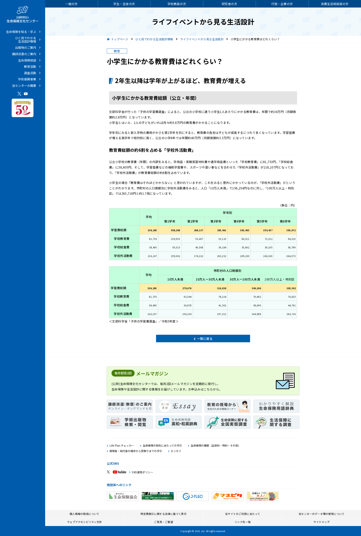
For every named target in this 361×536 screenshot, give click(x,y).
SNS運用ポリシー (142, 472)
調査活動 (30, 73)
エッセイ (176, 451)
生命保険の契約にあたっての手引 (162, 445)
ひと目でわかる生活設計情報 (25, 39)
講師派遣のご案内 (24, 54)
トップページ (119, 39)
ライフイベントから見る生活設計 (202, 39)
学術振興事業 (27, 79)
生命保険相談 (27, 60)
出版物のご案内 (25, 47)
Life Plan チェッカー (121, 445)
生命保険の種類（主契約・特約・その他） (216, 445)
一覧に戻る (204, 338)
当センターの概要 (24, 85)
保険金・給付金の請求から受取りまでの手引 (135, 451)
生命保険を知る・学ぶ (21, 31)
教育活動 (30, 66)
